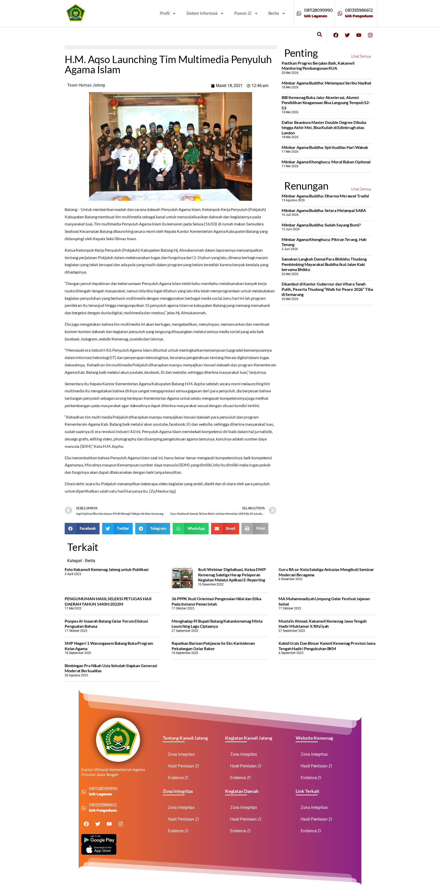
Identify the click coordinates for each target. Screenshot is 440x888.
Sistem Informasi (201, 13)
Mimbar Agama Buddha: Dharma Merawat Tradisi (325, 195)
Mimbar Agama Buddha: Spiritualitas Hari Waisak (325, 147)
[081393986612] (339, 13)
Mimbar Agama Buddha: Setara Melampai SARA (324, 210)
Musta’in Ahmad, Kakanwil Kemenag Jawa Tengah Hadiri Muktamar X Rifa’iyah (323, 623)
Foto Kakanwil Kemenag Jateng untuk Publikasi (106, 569)
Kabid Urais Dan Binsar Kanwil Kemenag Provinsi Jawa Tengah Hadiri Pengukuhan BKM (327, 646)
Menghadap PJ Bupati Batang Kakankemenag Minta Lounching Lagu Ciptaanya (217, 623)
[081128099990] (298, 13)
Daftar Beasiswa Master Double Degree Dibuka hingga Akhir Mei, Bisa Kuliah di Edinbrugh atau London (324, 127)
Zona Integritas (181, 754)
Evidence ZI (178, 777)
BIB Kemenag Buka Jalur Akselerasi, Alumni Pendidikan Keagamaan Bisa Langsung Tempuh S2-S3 (326, 102)
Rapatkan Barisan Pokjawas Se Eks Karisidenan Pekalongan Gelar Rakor (213, 646)
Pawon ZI (242, 13)
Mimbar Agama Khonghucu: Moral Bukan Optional (326, 161)
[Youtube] (359, 35)
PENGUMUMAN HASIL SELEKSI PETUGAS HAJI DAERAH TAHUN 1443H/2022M (108, 601)
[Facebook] (336, 35)
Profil (165, 13)
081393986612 (359, 10)
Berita (273, 13)
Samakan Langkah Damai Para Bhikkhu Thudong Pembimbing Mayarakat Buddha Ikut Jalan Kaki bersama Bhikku (324, 264)
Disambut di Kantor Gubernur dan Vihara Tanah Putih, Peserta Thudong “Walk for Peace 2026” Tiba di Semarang (327, 289)
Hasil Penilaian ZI (183, 766)
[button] (319, 34)
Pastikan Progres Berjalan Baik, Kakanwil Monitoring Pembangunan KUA (318, 65)
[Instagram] (370, 35)
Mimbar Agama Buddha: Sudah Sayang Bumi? (321, 224)
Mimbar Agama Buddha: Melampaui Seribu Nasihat (327, 82)
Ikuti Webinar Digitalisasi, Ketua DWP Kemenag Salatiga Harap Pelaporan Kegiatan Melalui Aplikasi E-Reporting (232, 574)
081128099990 (318, 10)
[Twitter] (347, 35)
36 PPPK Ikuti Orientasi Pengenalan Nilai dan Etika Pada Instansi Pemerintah (216, 601)
